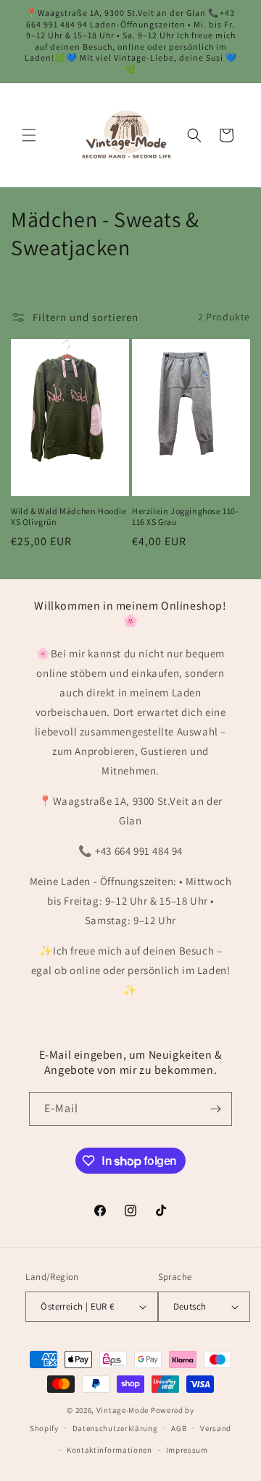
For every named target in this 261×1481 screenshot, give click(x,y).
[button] (29, 135)
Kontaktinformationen (109, 1450)
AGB (178, 1428)
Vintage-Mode (122, 1410)
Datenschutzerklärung (115, 1428)
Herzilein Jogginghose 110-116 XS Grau (185, 516)
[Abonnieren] (215, 1109)
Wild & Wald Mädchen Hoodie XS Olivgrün (69, 516)
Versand (215, 1428)
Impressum (187, 1450)
